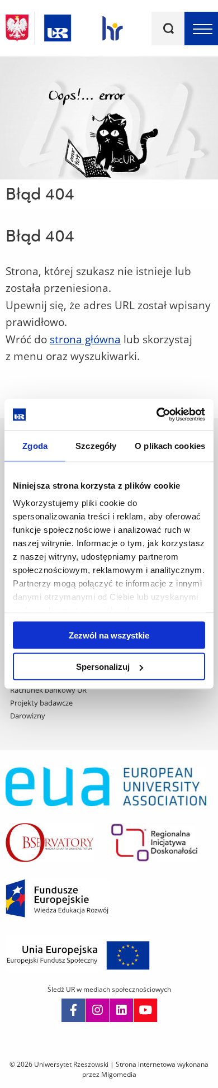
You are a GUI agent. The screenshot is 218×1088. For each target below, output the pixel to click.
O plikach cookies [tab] (170, 445)
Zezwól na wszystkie (109, 635)
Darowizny (27, 716)
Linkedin (121, 1010)
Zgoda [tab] (35, 445)
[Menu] (201, 28)
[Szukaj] (168, 28)
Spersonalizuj (103, 666)
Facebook (73, 1010)
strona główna (85, 339)
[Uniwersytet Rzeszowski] (58, 26)
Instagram (97, 1010)
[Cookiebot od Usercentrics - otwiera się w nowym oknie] (156, 415)
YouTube (145, 1010)
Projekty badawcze (41, 703)
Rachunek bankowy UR (48, 690)
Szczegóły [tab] (95, 445)
